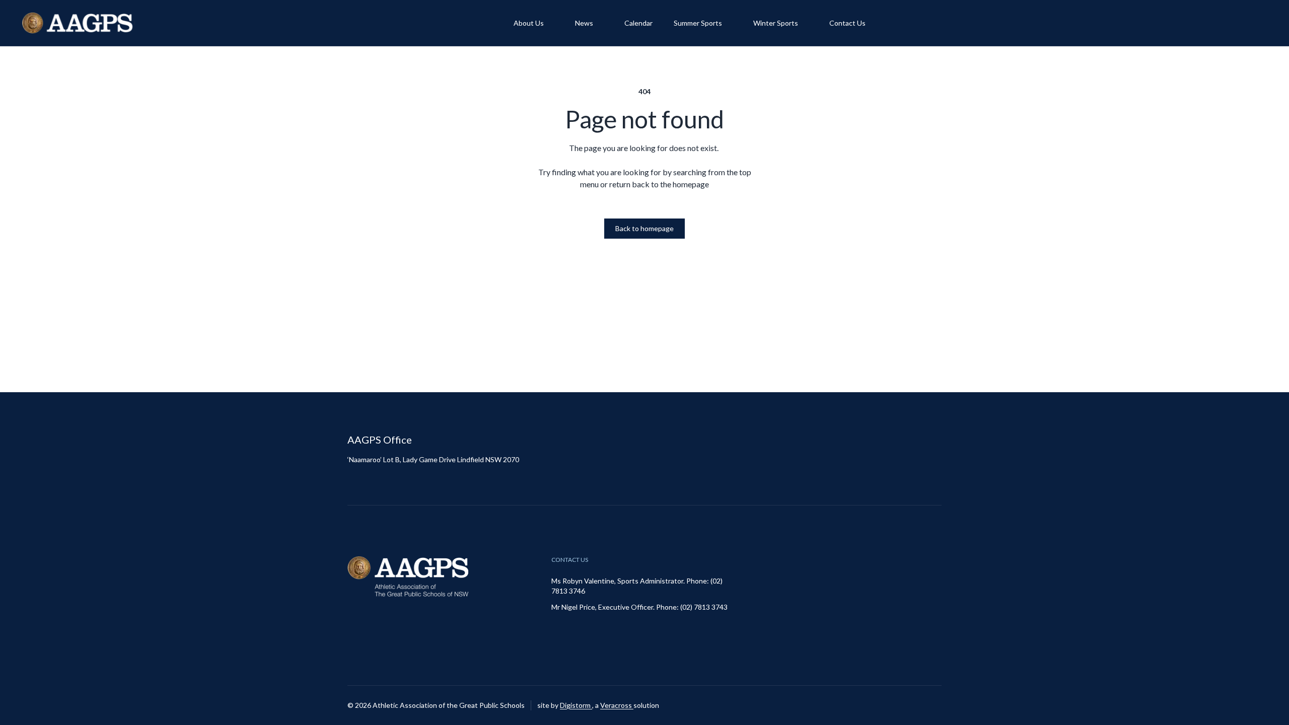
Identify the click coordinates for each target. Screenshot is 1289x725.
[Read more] (908, 705)
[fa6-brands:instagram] (908, 705)
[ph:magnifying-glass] (1253, 23)
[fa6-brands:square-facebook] (934, 705)
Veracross (616, 705)
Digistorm (576, 705)
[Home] (78, 23)
